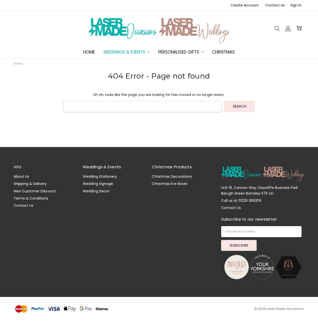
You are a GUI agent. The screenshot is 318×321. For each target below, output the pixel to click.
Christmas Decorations (172, 176)
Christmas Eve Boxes (170, 183)
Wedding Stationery (100, 176)
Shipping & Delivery (30, 183)
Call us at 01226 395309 (241, 200)
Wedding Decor (96, 191)
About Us (21, 176)
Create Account (245, 5)
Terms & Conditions (31, 198)
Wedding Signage (98, 183)
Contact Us (275, 5)
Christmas (223, 52)
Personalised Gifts (179, 52)
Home (89, 52)
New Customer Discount (35, 191)
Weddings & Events (124, 52)
